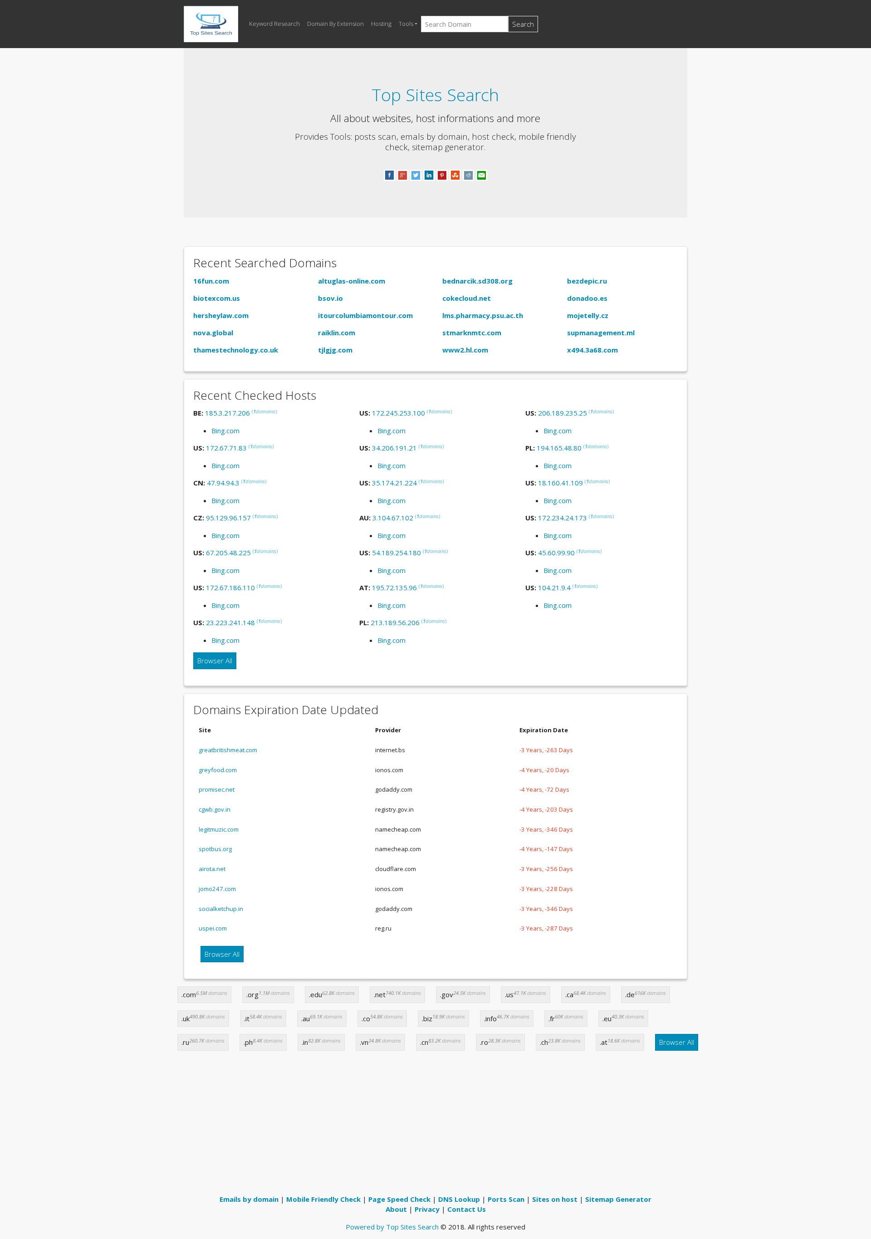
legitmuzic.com (219, 829)
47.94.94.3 (223, 482)
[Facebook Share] (389, 174)
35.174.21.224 (394, 482)
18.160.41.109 (560, 482)
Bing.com (225, 430)
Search (523, 24)
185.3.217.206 (227, 412)
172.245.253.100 (398, 412)
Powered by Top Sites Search (392, 1226)
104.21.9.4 (554, 587)
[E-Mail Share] (481, 174)
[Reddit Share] (468, 174)
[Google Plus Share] (402, 174)
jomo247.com (217, 889)
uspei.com (213, 928)
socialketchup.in (221, 909)
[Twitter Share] (415, 174)
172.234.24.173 (562, 517)
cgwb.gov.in (214, 809)
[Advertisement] (435, 1126)
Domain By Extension (335, 24)
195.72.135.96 (394, 587)
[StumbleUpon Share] (455, 174)
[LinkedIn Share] (429, 174)
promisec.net (217, 789)
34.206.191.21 (394, 447)
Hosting (381, 24)
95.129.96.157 (228, 517)
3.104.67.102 (392, 517)
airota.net (212, 869)
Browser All (214, 660)
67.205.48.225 (228, 552)
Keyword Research (274, 24)
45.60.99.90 (556, 552)
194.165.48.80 (559, 447)
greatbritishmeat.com (228, 750)
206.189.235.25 (562, 412)
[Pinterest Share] (442, 174)
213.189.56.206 (395, 622)
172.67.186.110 (230, 587)
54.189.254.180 (396, 552)
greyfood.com (218, 770)
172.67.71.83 (226, 447)
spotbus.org (215, 849)
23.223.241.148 (230, 622)
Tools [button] (406, 24)
